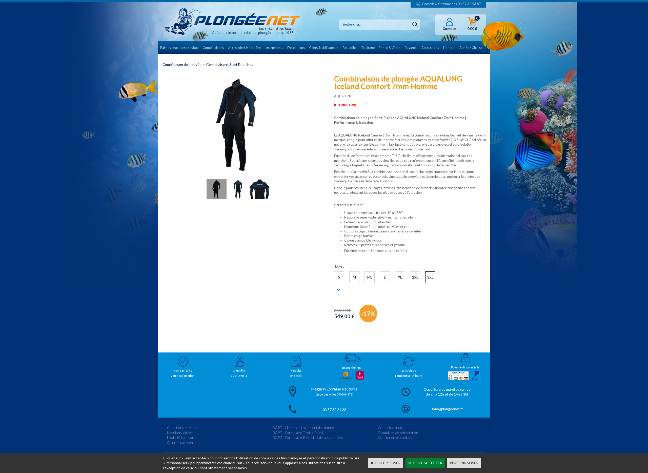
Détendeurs (296, 48)
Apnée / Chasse (470, 48)
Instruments (274, 48)
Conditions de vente (182, 427)
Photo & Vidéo (389, 48)
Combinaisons (213, 48)
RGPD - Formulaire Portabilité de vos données (308, 437)
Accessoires (430, 48)
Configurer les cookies (395, 437)
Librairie (449, 48)
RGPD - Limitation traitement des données (305, 427)
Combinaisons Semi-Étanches (229, 64)
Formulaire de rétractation (398, 432)
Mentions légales (180, 432)
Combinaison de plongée (182, 64)
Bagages (411, 48)
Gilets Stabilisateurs (323, 48)
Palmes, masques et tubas (179, 48)
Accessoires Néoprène (244, 48)
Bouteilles (350, 48)
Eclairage (368, 48)
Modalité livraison (180, 437)
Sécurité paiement (180, 442)
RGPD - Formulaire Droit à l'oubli (298, 432)
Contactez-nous (390, 427)
